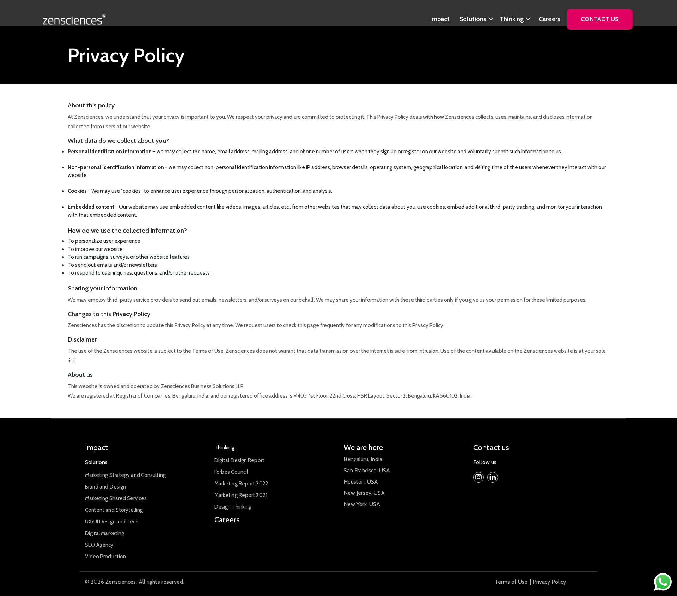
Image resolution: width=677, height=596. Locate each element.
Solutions (472, 19)
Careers (549, 19)
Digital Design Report (239, 460)
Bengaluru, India (363, 459)
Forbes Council (231, 472)
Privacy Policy (549, 581)
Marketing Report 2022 (241, 483)
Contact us (491, 447)
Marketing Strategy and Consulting (125, 475)
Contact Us (599, 19)
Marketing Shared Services (116, 498)
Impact (440, 19)
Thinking (512, 19)
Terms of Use (511, 581)
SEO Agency (99, 545)
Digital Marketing (104, 533)
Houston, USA (361, 481)
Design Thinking (233, 507)
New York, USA (362, 504)
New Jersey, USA (364, 493)
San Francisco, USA (367, 470)
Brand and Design (105, 487)
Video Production (105, 556)
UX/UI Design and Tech (112, 521)
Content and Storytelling (114, 510)
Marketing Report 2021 (240, 495)
